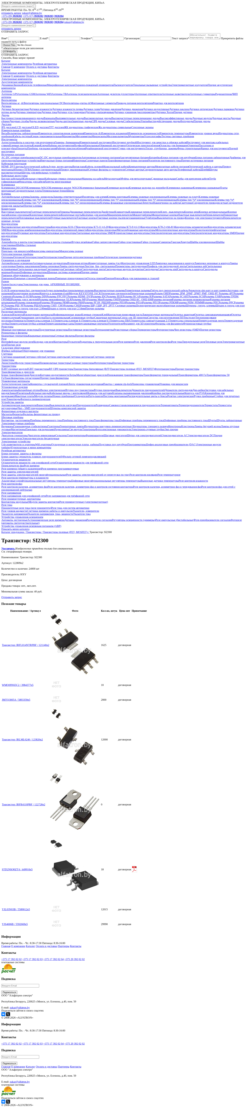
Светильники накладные (31, 269)
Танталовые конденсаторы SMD (94, 233)
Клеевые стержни (91, 314)
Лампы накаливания (27, 266)
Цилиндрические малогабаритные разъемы (161, 305)
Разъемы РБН (75, 302)
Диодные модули (202, 118)
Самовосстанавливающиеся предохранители (135, 405)
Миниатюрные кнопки (165, 214)
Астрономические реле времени (46, 520)
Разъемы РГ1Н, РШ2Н (96, 302)
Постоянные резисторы (81, 329)
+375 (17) (33, 16)
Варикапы (49, 118)
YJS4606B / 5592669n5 (15, 924)
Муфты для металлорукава (135, 178)
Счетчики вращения (13, 356)
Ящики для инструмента (215, 148)
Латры (72, 375)
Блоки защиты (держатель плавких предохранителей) (32, 456)
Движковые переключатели (85, 211)
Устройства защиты (12, 402)
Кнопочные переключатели (45, 214)
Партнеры (63, 946)
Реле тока (176, 341)
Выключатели (124, 390)
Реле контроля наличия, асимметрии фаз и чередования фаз (167, 486)
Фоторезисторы (165, 329)
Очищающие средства (32, 317)
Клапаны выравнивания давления (131, 393)
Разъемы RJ (145, 296)
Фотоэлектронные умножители (113, 429)
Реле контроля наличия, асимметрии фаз (24, 486)
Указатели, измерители (86, 511)
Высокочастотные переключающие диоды (135, 118)
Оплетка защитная (183, 314)
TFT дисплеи (56, 127)
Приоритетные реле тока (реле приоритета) (26, 508)
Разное (5, 281)
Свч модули (75, 429)
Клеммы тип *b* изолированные (41, 199)
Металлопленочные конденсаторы (175, 230)
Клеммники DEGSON (14, 187)
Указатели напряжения (14, 514)
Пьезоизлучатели (123, 85)
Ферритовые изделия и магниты (19, 411)
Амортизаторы (9, 390)
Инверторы (79, 160)
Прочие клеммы (33, 205)
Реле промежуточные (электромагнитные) (83, 501)
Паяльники (7, 278)
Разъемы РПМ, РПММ (190, 302)
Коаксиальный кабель (116, 166)
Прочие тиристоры (123, 363)
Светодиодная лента (93, 269)
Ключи (44, 145)
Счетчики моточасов (81, 356)
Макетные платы (24, 396)
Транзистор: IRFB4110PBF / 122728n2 (23, 804)
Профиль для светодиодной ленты (167, 266)
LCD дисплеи (23, 127)
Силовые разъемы (125, 305)
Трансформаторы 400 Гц (192, 375)
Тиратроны (88, 429)
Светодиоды (151, 269)
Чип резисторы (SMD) (187, 329)
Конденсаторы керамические (191, 227)
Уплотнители (115, 323)
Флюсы (118, 278)
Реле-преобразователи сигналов (212, 520)
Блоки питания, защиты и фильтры (21, 453)
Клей (105, 314)
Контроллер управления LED (138, 263)
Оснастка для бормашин (174, 145)
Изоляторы (22, 393)
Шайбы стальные (26, 245)
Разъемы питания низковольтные (191, 299)
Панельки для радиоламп (40, 429)
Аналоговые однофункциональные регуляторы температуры (36, 480)
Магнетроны (18, 429)
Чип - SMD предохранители (34, 408)
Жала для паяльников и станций (140, 278)
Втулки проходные (105, 390)
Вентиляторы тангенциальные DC (43, 103)
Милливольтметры (117, 136)
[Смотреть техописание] (134, 871)
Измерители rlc (92, 133)
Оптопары (7, 257)
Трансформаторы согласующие (22, 378)
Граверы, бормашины (67, 142)
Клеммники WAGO (38, 187)
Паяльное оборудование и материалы (22, 275)
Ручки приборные (204, 396)
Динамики (7, 85)
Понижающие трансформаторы (125, 375)
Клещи (36, 145)
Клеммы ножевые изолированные (148, 196)
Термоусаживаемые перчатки (91, 323)
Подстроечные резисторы (53, 329)
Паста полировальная (57, 317)
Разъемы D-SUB (22, 296)
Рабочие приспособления (70, 148)
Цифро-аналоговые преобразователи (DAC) (171, 444)
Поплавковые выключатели (35, 217)
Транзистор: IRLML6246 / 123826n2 (22, 739)
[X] (8, 1014)
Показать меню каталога (15, 529)
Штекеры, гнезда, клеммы (201, 305)
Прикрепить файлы (122, 40)
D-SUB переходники (13, 290)
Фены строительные (189, 148)
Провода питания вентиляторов (134, 103)
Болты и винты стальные (57, 242)
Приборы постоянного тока (78, 420)
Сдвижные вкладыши (163, 178)
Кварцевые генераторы (14, 335)
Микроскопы (99, 136)
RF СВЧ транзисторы (61, 369)
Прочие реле (13, 344)
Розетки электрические (180, 396)
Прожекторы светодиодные (131, 266)
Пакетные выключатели (191, 214)
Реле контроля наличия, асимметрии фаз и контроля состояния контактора (90, 486)
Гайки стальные (150, 242)
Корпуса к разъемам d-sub (54, 293)
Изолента (17, 314)
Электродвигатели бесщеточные (40, 438)
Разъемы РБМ (60, 302)
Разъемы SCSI (197, 296)
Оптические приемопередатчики (123, 257)
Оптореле (18, 257)
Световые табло (72, 269)
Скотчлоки (186, 202)
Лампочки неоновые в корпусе (212, 263)
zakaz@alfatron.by (32, 13)
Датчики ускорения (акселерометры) (135, 112)
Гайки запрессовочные (105, 242)
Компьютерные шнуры (142, 166)
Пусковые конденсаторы (31, 233)
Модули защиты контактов (44, 501)
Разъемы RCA (131, 296)
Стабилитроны (132, 121)
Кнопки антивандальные (213, 211)
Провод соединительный (46, 169)
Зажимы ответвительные (67, 196)
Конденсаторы (9, 224)
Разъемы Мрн (95, 299)
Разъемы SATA (160, 296)
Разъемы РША (32, 305)
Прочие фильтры (84, 335)
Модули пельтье (43, 396)
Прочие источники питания (197, 160)
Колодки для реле (43, 341)
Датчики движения (132, 109)
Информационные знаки (67, 314)
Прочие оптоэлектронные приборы (84, 257)
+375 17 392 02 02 (11, 959)
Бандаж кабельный (12, 178)
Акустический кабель (36, 166)
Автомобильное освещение (17, 263)
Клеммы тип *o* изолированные (196, 199)
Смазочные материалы (107, 317)
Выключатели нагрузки (62, 405)
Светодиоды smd (167, 269)
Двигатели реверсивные (41, 435)
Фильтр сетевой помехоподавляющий (84, 456)
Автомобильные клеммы (15, 196)
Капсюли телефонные (34, 85)
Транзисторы (8, 366)
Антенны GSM (26, 94)
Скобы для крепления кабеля (192, 178)
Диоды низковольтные (42, 121)
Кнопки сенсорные (19, 214)
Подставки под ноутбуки (113, 444)
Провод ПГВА (23, 169)
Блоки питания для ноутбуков (178, 157)
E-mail (44, 38)
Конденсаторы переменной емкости (66, 230)
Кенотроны (174, 426)
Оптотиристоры (33, 257)
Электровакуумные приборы (18, 423)
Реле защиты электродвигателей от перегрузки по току (98, 474)
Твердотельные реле (193, 341)
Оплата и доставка (36, 66)
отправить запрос (11, 13)
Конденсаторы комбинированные (26, 230)
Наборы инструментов (61, 145)
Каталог (6, 60)
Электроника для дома (36, 284)
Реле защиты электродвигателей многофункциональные (33, 474)
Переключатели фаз (12, 465)
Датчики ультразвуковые (100, 112)
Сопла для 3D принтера (134, 317)
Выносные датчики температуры (160, 480)
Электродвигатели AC (175, 435)
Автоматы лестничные (14, 520)
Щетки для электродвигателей (144, 435)
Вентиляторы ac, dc (12, 103)
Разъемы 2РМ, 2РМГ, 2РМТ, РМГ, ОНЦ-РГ (194, 293)
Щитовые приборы (12, 417)
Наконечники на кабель (166, 202)
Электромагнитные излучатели (190, 85)
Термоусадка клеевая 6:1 (96, 320)
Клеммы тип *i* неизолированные (157, 199)
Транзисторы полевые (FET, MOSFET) (132, 369)
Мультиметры (136, 136)
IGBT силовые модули (14, 369)
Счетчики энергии (104, 356)
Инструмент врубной (124, 142)
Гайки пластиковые (130, 242)
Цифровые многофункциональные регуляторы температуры (106, 480)
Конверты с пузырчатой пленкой (49, 384)
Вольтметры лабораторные (22, 133)
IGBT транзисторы (38, 369)
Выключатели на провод (171, 217)
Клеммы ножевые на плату (183, 196)
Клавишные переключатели (144, 211)
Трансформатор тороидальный (160, 375)
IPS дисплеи (8, 127)
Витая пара (78, 166)
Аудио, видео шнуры (60, 166)
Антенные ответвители (148, 94)
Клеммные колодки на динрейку (148, 187)
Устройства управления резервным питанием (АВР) (31, 526)
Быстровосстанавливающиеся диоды (22, 118)
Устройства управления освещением (22, 517)
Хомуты (185, 242)
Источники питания (13, 154)
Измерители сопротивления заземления (61, 133)
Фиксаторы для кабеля (32, 181)
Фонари (15, 272)
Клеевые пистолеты (20, 145)
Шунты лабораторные (229, 420)
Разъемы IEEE (115, 296)
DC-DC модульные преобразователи (60, 157)
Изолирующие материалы (38, 314)
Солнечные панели (97, 160)
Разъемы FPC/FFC (57, 296)
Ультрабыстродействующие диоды (160, 121)
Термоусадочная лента (211, 320)
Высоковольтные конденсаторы (19, 227)
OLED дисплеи (40, 127)
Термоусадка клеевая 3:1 (40, 320)
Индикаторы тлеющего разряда (150, 426)
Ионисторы (44, 227)
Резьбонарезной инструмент (101, 148)
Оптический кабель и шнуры (205, 166)
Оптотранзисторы (53, 257)
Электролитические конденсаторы (169, 233)
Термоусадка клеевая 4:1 (68, 320)
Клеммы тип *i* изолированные (118, 199)
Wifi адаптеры (43, 444)
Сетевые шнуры (134, 169)
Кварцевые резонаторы (41, 335)
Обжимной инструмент (112, 145)
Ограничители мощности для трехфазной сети (82, 462)
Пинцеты (21, 148)
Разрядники (102, 405)
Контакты (53, 66)
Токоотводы (13, 399)
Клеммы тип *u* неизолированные (80, 202)
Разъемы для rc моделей (25, 299)
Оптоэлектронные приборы (17, 254)
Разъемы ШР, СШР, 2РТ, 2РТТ (97, 305)
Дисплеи (6, 124)
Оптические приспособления (143, 145)
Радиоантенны (223, 94)
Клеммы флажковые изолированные (121, 202)
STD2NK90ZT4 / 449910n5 (17, 869)
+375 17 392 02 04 (53, 959)
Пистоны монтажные (115, 396)
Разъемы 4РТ (226, 293)
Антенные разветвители (176, 94)
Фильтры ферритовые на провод (41, 414)
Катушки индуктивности (54, 375)
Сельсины (61, 435)
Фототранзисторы (165, 369)
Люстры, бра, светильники (100, 266)
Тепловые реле (213, 341)
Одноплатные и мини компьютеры (31, 447)
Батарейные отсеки (29, 390)
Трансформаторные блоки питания (128, 160)
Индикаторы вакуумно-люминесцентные (108, 426)
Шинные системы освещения (64, 272)
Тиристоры (7, 359)
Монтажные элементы (103, 103)
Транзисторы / (34, 532)
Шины (70, 190)
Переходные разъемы (142, 293)
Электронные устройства (15, 441)
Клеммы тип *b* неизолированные (80, 199)
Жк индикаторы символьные (115, 127)
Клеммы (6, 193)
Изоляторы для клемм (94, 196)
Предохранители (86, 405)
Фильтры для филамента (169, 323)
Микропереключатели (119, 214)
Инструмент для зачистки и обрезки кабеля (161, 142)
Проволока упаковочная (145, 384)
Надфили (79, 145)
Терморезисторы (146, 329)
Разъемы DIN (39, 296)
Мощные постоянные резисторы (20, 329)
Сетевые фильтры (65, 335)
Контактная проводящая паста (125, 314)
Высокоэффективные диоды (176, 118)
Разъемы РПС (211, 302)
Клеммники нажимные (180, 187)
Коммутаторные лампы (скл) (105, 263)
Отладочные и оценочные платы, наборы (75, 444)
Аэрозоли (6, 314)
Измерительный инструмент (95, 142)
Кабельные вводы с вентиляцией (69, 393)
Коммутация (8, 208)
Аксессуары (16, 284)
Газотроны (54, 426)
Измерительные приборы (15, 130)
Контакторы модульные (15, 501)
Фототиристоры (103, 363)
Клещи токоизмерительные (46, 136)
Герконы (65, 211)
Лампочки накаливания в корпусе (174, 263)
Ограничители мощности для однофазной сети (28, 462)
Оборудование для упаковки (38, 350)
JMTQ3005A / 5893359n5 (16, 699)
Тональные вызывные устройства (152, 85)
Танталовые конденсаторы (61, 233)
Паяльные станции (25, 278)
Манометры (69, 136)
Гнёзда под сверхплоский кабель (169, 290)
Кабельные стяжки (34, 178)
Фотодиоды (187, 121)
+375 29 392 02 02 (74, 959)
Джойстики (107, 211)
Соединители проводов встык (210, 202)
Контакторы (61, 341)
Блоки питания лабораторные (212, 157)
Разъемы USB (212, 296)
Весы (4, 133)
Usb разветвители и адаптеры (18, 444)
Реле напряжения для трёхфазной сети (68, 495)
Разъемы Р (46, 302)
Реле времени (126, 341)
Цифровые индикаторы (33, 272)
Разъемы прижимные (28, 302)
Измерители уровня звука (203, 133)
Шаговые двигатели (115, 435)
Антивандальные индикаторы (50, 263)
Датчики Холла (165, 112)
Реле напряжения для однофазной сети (23, 495)
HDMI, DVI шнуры (12, 166)
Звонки (17, 85)
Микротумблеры (142, 214)
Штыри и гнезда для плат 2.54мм (66, 308)
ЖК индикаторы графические (81, 127)
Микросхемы (8, 248)
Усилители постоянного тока (164, 160)
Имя (4, 38)
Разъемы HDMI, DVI (79, 296)
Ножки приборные (63, 396)
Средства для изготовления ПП (166, 317)
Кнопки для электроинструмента (204, 217)
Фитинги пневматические (35, 399)
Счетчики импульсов (57, 356)
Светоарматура (54, 269)
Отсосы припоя (96, 278)
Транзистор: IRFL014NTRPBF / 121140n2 (25, 645)
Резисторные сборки (125, 329)
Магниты (6, 414)
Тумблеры (151, 217)
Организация (132, 38)
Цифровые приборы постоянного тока (186, 420)
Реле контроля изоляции (143, 474)
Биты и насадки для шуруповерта (35, 142)
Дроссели (34, 375)
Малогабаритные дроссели (91, 375)
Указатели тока (82, 514)
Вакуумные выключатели (16, 211)
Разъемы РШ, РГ (14, 305)
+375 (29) (11, 16)
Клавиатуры (121, 211)
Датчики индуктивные (156, 109)
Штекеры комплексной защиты (68, 408)
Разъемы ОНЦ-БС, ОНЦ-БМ (135, 299)
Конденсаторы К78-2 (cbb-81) (158, 227)
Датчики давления (110, 109)
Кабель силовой (94, 166)
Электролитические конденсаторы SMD (212, 233)
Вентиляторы (9, 100)
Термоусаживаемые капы (59, 323)
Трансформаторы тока (106, 420)
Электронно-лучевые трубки (147, 429)
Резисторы (7, 326)
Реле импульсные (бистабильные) (174, 520)
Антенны (6, 91)
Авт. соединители (35, 290)
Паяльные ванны (45, 278)
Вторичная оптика (78, 263)
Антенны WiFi (43, 94)
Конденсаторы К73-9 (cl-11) (125, 227)
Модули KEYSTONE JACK (85, 293)
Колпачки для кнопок (94, 214)
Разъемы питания (162, 299)
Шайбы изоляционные (203, 242)
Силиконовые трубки (82, 317)
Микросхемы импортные (44, 251)
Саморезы (165, 242)
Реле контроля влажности (193, 480)
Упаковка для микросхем (173, 384)
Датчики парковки (223, 109)
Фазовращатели (95, 435)
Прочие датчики (183, 112)
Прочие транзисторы (187, 369)
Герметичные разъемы (138, 290)
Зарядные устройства (28, 160)
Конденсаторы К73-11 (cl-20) (92, 227)
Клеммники (8, 184)
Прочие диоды (202, 121)
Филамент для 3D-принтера (139, 323)
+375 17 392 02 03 (32, 959)
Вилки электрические (52, 390)
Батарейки (155, 157)
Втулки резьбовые (82, 242)
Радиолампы (61, 429)
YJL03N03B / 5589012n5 (16, 909)
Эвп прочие (171, 429)
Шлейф (204, 169)
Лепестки (147, 202)
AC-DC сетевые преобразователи (20, 157)
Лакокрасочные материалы (157, 314)
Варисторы (43, 405)
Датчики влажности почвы (67, 109)
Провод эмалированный (74, 169)
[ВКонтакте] (3, 1014)
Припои (109, 278)
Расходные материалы (14, 311)
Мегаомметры (84, 136)
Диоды (5, 115)
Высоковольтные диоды (97, 118)
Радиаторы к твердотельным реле (99, 341)
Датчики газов (91, 109)
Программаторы (136, 444)
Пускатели (74, 341)
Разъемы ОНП (111, 299)
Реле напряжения (11, 492)
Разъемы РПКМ (168, 302)
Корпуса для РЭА (194, 393)
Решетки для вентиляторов (168, 103)
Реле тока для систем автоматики (70, 508)
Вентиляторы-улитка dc (77, 103)
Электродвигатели (12, 432)
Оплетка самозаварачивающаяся (212, 314)
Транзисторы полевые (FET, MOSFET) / (66, 532)
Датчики (6, 106)
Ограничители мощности (16, 459)
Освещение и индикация (15, 260)
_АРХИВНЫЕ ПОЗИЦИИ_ (65, 284)
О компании (18, 66)
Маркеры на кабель (93, 178)
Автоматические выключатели (19, 405)
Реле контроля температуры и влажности (25, 477)
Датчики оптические (201, 109)
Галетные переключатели (45, 211)
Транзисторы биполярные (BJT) (91, 369)
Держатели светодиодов (179, 390)
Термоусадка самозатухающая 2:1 (150, 320)
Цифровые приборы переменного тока (141, 420)
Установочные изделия (14, 387)
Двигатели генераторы (14, 435)
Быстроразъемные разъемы (78, 290)
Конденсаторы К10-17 (63, 227)
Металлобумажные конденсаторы (136, 230)
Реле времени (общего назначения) (21, 468)
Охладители (81, 396)
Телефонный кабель (189, 169)
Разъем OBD (162, 293)
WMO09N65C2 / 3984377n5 (17, 685)
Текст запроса (180, 38)
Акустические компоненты (17, 82)
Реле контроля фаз (160, 341)
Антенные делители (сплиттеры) (116, 94)
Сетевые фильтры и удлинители (106, 169)
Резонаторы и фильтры (14, 332)
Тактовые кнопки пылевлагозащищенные (121, 217)
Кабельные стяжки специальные (63, 178)
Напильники (92, 145)
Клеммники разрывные (206, 187)
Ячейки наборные (11, 350)
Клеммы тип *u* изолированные (41, 202)
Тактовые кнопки (87, 217)
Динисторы (8, 363)
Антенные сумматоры (202, 94)
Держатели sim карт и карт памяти (208, 290)
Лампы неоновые (49, 266)
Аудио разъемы (54, 290)
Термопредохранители (191, 405)
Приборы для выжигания (41, 148)
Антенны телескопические (82, 94)
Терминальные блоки (54, 190)
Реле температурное (168, 474)
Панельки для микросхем (15, 251)
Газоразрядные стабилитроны (30, 426)
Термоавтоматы (170, 405)
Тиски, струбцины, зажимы (161, 148)
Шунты (212, 420)
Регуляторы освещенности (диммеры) (133, 520)
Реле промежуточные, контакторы (21, 498)
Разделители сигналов (99, 520)
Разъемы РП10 (117, 302)
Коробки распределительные (167, 393)
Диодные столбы (19, 121)
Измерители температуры (174, 133)
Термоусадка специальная (184, 320)
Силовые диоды (114, 121)
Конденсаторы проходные (102, 230)
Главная (5, 66)
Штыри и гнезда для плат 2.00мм (28, 308)
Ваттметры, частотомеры (15, 420)
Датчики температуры (28, 112)
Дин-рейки (199, 390)
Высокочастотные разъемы (109, 290)
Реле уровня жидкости (14, 511)
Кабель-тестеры (22, 136)
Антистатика (8, 142)
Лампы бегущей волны (207, 426)
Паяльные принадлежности (71, 278)
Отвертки (193, 145)
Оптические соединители (115, 293)
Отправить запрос (11, 597)
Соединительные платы (28, 190)
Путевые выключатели (64, 217)
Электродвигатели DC (201, 435)
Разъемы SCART (179, 296)
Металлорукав (112, 178)
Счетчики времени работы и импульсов (50, 511)
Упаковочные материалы (15, 381)
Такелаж (176, 242)
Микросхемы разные (71, 251)
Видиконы (7, 426)
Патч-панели (95, 396)
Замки (12, 393)
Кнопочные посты (71, 214)
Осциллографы (152, 136)
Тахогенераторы (76, 435)
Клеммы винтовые (117, 196)
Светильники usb (196, 266)
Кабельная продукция (13, 163)
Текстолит (189, 317)
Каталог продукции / (13, 532)
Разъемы (6, 287)
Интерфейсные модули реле (17, 341)
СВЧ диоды (98, 121)
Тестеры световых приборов (177, 136)
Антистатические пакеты (15, 384)
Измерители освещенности (143, 133)
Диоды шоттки (63, 121)
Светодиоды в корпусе (190, 269)
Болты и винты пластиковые (26, 242)
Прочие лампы (89, 272)
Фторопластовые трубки (197, 323)
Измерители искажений (114, 133)
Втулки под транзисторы (79, 390)
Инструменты (9, 139)
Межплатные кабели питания (172, 166)
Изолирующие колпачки (26, 293)
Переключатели (214, 214)
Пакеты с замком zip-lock (117, 384)
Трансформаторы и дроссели (17, 372)
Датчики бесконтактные (15, 109)
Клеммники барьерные (93, 187)
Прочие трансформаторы (54, 378)
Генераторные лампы (72, 426)
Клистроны (187, 426)
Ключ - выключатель (172, 211)
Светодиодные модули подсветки (124, 269)
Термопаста (19, 320)
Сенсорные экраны (143, 127)
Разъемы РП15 (150, 302)
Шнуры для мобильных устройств (41, 172)
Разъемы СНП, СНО (52, 305)
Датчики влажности (40, 109)
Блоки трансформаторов (15, 375)
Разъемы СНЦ (72, 305)
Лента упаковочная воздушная (85, 384)
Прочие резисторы (210, 329)
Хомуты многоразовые (58, 181)
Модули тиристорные (27, 363)
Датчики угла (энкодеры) (71, 112)
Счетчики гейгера (35, 356)
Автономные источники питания (100, 157)
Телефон (86, 38)
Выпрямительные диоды (69, 118)
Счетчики (7, 353)
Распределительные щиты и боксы (147, 396)
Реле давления (142, 341)
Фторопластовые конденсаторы (131, 233)
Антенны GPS (9, 94)
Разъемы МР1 (79, 299)
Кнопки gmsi (191, 211)
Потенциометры (104, 329)
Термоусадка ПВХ (120, 320)
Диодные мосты (221, 118)
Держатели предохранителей (148, 390)
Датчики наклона (179, 109)
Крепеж (5, 239)
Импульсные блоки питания (56, 160)
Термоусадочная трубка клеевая (27, 323)
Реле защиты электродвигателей (19, 471)
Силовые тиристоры (82, 363)
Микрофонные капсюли (61, 85)
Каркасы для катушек (100, 393)
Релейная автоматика (45, 63)
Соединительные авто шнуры (160, 169)
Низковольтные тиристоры (54, 363)
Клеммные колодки (118, 187)
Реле (4, 338)
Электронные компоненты (16, 63)
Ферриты (17, 414)
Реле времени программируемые (60, 468)
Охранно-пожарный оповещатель (94, 85)
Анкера (5, 242)
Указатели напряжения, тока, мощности (50, 514)
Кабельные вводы (39, 393)
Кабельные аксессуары (14, 175)
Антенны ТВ (59, 94)
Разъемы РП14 (134, 302)
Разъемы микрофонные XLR (55, 299)
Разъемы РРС (226, 302)
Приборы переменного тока (46, 420)
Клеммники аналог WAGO (64, 187)
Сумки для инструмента (132, 148)
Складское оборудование (15, 347)
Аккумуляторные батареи (134, 157)
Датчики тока (49, 112)
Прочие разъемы (94, 308)
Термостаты (211, 405)
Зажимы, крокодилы (41, 196)
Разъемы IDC (99, 296)
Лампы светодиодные (72, 266)
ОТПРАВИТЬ (9, 51)
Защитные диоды (82, 121)
